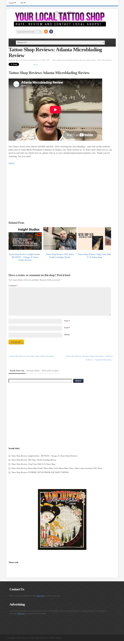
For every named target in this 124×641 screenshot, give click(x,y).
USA (21, 3)
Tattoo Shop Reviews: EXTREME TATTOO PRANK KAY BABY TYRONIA (40, 472)
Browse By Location (50, 371)
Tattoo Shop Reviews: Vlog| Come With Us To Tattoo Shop (33, 464)
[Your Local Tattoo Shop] (60, 26)
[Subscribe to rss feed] (46, 32)
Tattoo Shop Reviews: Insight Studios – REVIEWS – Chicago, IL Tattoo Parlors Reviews (25, 257)
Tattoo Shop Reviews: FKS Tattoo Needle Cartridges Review (33, 460)
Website (67, 335)
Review (76, 60)
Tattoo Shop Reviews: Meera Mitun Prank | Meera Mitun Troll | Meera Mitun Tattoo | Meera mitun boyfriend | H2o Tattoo (56, 468)
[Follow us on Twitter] (56, 32)
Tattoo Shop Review (104, 60)
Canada (10, 3)
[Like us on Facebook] (51, 32)
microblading (67, 60)
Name (67, 321)
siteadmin (33, 60)
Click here (21, 613)
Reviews (83, 60)
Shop (89, 60)
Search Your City (17, 371)
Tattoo (94, 60)
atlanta (59, 60)
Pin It (36, 64)
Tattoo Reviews (21, 60)
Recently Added (33, 371)
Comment (13, 285)
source (11, 163)
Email (67, 328)
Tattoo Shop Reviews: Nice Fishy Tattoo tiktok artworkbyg (32, 356)
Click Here (40, 596)
